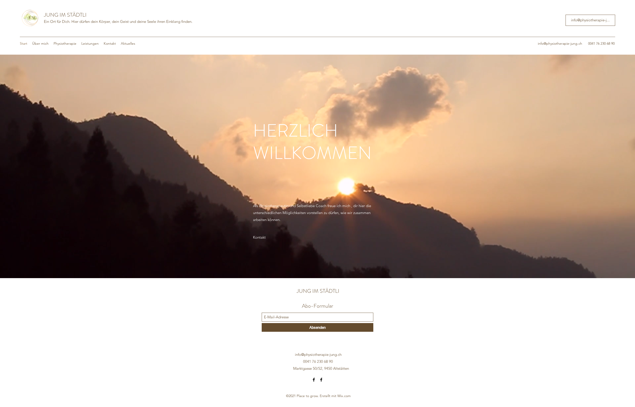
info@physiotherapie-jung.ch (560, 43)
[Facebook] (313, 379)
